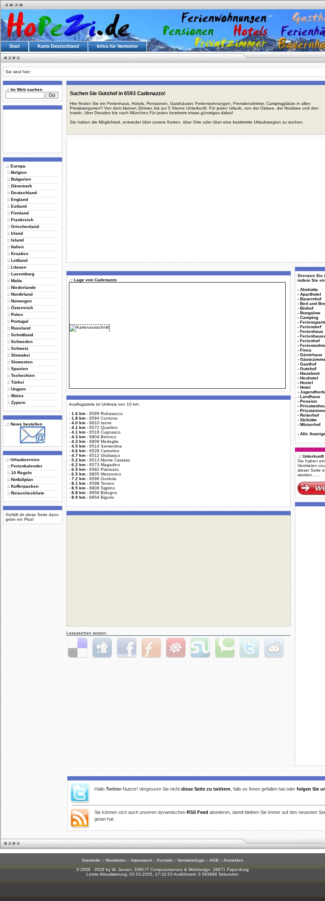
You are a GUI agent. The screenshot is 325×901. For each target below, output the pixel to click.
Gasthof (308, 364)
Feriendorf (310, 326)
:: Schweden (20, 341)
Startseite (91, 860)
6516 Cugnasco (105, 432)
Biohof (306, 308)
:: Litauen (16, 267)
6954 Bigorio (101, 497)
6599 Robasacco (106, 413)
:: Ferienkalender (24, 466)
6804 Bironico (102, 436)
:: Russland (18, 328)
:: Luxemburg (20, 274)
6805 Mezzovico (105, 474)
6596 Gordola (102, 478)
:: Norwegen (19, 301)
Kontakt (164, 860)
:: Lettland (17, 260)
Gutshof (308, 368)
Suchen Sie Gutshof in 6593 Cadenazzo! (117, 93)
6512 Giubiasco (104, 455)
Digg (102, 648)
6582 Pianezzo (104, 469)
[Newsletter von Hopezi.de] (32, 442)
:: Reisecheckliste (25, 493)
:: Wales (15, 395)
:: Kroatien (17, 253)
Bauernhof (310, 299)
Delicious (77, 648)
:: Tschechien (21, 375)
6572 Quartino (103, 427)
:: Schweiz (17, 348)
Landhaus (310, 396)
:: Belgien (17, 172)
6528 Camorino (104, 450)
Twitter (249, 648)
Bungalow (310, 312)
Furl (151, 648)
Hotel (305, 387)
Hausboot (309, 373)
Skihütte (308, 420)
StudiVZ (175, 648)
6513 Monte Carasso (109, 460)
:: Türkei (15, 382)
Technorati (225, 648)
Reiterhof (309, 415)
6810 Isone (100, 422)
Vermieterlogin (191, 860)
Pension (308, 401)
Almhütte (309, 289)
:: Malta (14, 280)
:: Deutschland (22, 192)
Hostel (306, 382)
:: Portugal (17, 321)
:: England (17, 199)
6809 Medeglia (103, 441)
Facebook (126, 648)
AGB (214, 860)
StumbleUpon (200, 648)
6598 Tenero (101, 483)
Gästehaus (311, 354)
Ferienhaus (311, 331)
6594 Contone (103, 418)
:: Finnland (18, 213)
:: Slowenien (20, 362)
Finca (305, 350)
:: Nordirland (20, 294)
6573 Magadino (104, 464)
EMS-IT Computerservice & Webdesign (172, 869)
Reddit (274, 648)
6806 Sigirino (102, 488)
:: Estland (17, 206)
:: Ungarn (16, 389)
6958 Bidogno (103, 492)
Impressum (141, 860)
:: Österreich (20, 307)
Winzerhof (310, 424)
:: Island (15, 240)
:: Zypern (16, 402)
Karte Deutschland (58, 46)
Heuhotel (309, 378)
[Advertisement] (31, 131)
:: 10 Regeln (19, 472)
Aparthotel (310, 294)
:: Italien (15, 246)
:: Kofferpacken (23, 486)
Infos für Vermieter (117, 46)
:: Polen (15, 314)
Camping (309, 317)
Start (14, 46)
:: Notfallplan (20, 479)
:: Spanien (17, 368)
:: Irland (15, 233)
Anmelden (233, 860)
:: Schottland (20, 334)
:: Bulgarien (19, 179)
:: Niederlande (21, 287)
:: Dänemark (19, 186)
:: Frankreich (20, 219)
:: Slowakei (18, 355)
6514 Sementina (105, 446)
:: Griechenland (23, 226)
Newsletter (115, 860)
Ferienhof (309, 340)
